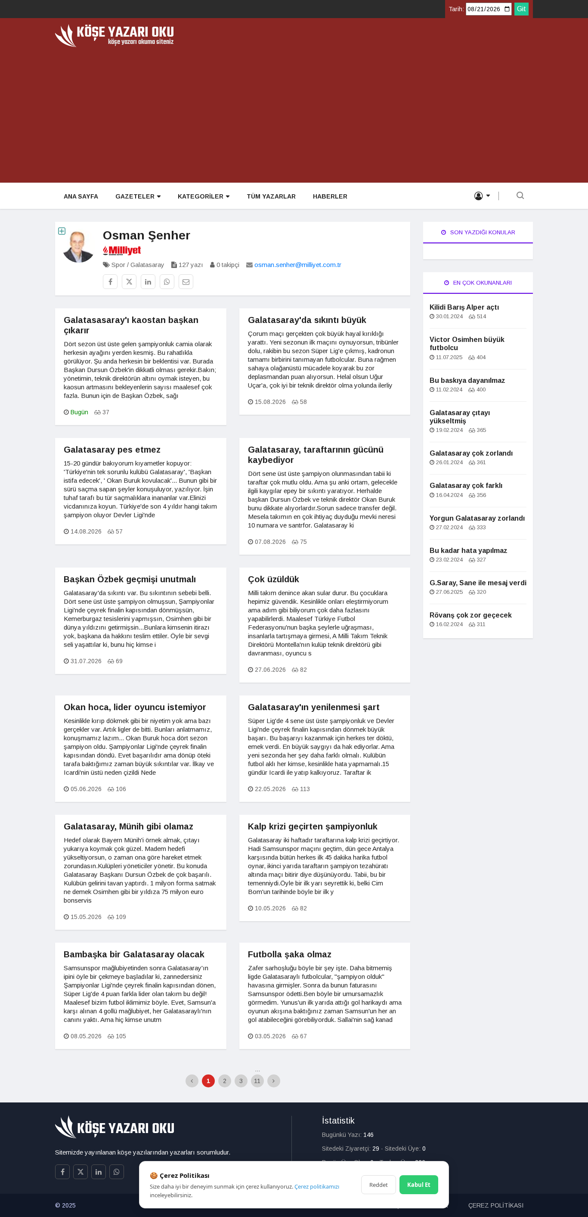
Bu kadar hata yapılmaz (469, 550)
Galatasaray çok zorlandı (471, 453)
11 (257, 1080)
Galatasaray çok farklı (466, 485)
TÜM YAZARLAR (271, 196)
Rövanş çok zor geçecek (471, 615)
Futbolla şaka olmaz (289, 954)
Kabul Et (418, 1185)
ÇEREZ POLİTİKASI (495, 1205)
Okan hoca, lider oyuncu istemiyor (135, 707)
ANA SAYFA (81, 196)
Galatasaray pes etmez (112, 449)
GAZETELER (135, 196)
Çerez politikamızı (316, 1186)
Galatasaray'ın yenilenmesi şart (314, 707)
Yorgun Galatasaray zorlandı (477, 518)
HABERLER (330, 196)
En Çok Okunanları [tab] (482, 282)
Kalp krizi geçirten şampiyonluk (313, 826)
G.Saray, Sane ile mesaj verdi (478, 583)
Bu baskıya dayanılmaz (467, 380)
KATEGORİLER (200, 196)
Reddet (378, 1185)
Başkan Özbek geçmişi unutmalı (130, 579)
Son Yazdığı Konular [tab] (482, 232)
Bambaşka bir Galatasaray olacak (134, 954)
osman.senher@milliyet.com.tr (297, 264)
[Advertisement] (294, 112)
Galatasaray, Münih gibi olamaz (128, 826)
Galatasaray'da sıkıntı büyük (307, 320)
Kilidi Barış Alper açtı (464, 307)
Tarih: (456, 9)
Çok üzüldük (273, 579)
